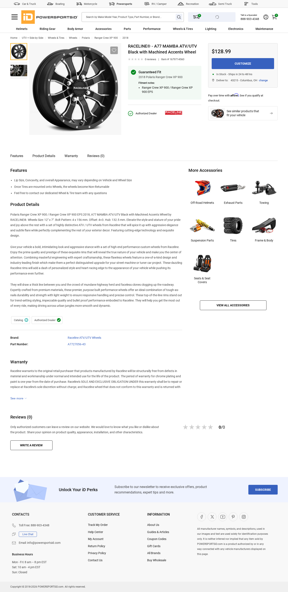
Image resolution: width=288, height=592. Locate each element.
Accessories (103, 29)
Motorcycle (90, 3)
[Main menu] (14, 17)
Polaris (86, 37)
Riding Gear (47, 29)
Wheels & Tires (183, 29)
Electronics (235, 29)
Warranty (71, 156)
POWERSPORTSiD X (212, 516)
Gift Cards (153, 546)
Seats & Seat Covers (202, 280)
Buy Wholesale (156, 560)
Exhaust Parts (233, 202)
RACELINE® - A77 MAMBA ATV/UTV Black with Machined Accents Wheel (18, 51)
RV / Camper (159, 3)
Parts (127, 29)
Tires (233, 240)
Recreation (192, 3)
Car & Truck (29, 3)
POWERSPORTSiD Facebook (201, 516)
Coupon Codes (156, 539)
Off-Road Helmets (202, 202)
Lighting (210, 29)
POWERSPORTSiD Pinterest (233, 516)
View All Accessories (233, 305)
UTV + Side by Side (32, 37)
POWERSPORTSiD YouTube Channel (222, 516)
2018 (125, 37)
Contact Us (95, 560)
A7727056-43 (77, 344)
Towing (264, 202)
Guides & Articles (158, 532)
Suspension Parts (202, 240)
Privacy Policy (97, 553)
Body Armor (75, 29)
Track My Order (98, 525)
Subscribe (263, 489)
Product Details (43, 156)
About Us (153, 525)
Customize (243, 63)
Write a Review (31, 445)
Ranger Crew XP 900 (106, 37)
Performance (152, 29)
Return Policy (96, 546)
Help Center (95, 532)
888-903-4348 (250, 19)
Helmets (21, 29)
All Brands (153, 553)
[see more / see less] (18, 398)
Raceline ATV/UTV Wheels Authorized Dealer (47, 320)
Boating (60, 3)
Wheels (73, 37)
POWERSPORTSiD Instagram (243, 516)
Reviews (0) (96, 156)
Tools (254, 3)
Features (16, 156)
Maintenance (264, 29)
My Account (96, 539)
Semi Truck (225, 3)
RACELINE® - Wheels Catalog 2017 (20, 320)
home (13, 37)
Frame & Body (264, 240)
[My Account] (266, 17)
